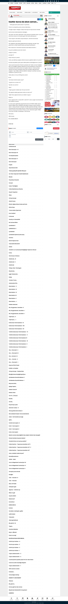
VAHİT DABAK (51, 38)
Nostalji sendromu (13, 456)
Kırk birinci (11, 502)
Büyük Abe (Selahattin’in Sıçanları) (18, 590)
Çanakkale (11, 231)
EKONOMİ (16, 3)
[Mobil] (44, 1)
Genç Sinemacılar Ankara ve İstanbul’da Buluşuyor (51, 69)
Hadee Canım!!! (13, 389)
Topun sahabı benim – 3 (15, 553)
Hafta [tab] (56, 65)
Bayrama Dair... (13, 383)
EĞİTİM (32, 3)
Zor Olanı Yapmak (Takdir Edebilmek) (18, 174)
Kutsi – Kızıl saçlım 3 (14, 426)
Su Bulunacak (12, 146)
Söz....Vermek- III (13, 356)
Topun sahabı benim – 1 (15, 565)
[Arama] (46, 1)
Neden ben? (12, 499)
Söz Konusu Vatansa (14, 256)
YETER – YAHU (12, 459)
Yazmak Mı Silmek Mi (14, 243)
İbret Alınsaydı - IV (13, 149)
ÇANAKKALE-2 (12, 228)
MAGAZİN (28, 3)
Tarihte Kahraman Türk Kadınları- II (18, 344)
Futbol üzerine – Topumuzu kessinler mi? (19, 450)
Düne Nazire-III (12, 295)
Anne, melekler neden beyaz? (16, 453)
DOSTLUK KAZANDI (51, 47)
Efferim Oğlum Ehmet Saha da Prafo (18, 204)
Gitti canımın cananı (14, 568)
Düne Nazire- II (12, 298)
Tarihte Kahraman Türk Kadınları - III (18, 341)
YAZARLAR (44, 3)
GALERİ (48, 3)
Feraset (11, 183)
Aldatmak (11, 265)
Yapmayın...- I (12, 319)
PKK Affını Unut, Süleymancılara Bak (53, 35)
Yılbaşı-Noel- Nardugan (15, 268)
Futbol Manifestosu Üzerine (16, 189)
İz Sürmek (11, 216)
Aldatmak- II (12, 262)
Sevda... (11, 401)
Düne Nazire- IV (13, 289)
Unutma (11, 237)
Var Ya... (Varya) (13, 395)
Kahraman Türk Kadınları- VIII (16, 325)
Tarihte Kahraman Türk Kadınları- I (18, 347)
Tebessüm (11, 517)
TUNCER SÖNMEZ (51, 18)
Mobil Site (11, 599)
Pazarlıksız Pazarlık (14, 180)
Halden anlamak (13, 304)
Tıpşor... (11, 526)
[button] (55, 3)
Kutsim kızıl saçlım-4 (14, 423)
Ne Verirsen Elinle (13, 222)
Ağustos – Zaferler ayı (14, 489)
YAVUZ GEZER (51, 49)
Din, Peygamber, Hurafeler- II (16, 307)
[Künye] (56, 1)
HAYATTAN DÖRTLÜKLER (51, 19)
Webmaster (53, 599)
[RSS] (58, 1)
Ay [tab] (58, 65)
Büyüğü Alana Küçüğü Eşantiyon (17, 374)
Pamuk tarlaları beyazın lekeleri (17, 438)
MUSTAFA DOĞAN (51, 46)
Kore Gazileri (12, 213)
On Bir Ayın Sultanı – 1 (14, 550)
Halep (10, 277)
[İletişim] (49, 1)
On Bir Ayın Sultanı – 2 (14, 547)
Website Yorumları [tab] (40, 128)
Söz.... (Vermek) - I (13, 362)
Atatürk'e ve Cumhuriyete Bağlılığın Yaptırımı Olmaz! (22, 249)
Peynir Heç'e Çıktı (13, 404)
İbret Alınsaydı (12, 161)
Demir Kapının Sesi (13, 240)
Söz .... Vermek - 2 (13, 359)
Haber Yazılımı (41, 603)
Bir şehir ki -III (12, 523)
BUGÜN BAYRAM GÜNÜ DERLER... (17, 538)
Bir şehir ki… (12, 584)
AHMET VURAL (51, 30)
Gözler (10, 246)
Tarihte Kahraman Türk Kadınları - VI (18, 332)
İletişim (42, 599)
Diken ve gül (12, 492)
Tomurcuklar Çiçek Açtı (15, 210)
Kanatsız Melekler (13, 529)
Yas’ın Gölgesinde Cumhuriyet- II (17, 465)
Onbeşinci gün (12, 486)
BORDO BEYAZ (12, 505)
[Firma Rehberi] (51, 1)
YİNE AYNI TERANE (50, 39)
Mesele (10, 177)
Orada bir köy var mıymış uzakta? (17, 441)
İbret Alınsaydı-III (13, 152)
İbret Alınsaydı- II (13, 158)
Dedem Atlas (12, 392)
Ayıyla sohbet (12, 496)
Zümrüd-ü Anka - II (14, 407)
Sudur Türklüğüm (13, 186)
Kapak (10, 164)
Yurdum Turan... (13, 280)
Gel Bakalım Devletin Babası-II (16, 377)
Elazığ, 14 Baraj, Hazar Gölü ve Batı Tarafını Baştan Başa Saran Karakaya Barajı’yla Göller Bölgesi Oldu (51, 24)
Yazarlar (32, 599)
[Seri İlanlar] (52, 1)
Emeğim (11, 474)
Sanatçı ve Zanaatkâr (14, 219)
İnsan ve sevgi (12, 535)
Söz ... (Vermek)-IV (14, 353)
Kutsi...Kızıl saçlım (13, 432)
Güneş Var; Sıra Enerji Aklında (52, 28)
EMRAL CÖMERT (51, 22)
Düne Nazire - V (13, 286)
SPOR (24, 3)
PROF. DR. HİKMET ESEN (52, 27)
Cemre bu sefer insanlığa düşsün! (17, 562)
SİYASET (20, 3)
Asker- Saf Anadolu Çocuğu (16, 417)
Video (28, 599)
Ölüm (10, 195)
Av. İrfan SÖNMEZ (51, 34)
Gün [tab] (54, 65)
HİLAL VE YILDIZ (12, 483)
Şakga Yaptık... (12, 386)
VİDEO (52, 3)
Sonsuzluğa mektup (14, 575)
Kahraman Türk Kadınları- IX (16, 322)
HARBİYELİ (11, 593)
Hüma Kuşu (12, 207)
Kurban (11, 508)
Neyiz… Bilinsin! (13, 532)
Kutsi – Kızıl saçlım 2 (14, 429)
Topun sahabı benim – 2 (15, 556)
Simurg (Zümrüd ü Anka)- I (16, 410)
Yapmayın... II (12, 316)
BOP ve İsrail (50, 43)
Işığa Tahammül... (13, 274)
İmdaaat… (11, 571)
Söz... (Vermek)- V (13, 350)
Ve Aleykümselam (13, 155)
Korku (10, 253)
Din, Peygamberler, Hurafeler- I (17, 310)
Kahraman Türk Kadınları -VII (16, 328)
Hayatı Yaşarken (13, 192)
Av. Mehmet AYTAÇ (52, 53)
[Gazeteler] (54, 1)
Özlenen (11, 581)
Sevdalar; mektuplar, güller (16, 511)
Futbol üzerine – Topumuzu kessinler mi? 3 (19, 444)
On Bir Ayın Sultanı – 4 (14, 541)
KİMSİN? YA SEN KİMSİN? (15, 578)
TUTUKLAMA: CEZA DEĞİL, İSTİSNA (53, 54)
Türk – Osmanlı (13, 480)
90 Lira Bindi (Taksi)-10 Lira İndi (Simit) (19, 414)
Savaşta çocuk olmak (14, 471)
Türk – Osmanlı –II (13, 477)
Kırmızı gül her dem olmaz (15, 587)
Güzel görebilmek (13, 520)
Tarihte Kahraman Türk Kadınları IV (18, 338)
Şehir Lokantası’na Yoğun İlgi (21, 1)
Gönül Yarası (12, 201)
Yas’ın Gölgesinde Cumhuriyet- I (17, 468)
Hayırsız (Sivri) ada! (14, 365)
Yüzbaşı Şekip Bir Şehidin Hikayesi (17, 171)
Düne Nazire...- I (13, 301)
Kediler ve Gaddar (13, 368)
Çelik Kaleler (12, 514)
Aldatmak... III (12, 259)
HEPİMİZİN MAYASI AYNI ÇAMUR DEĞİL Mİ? (53, 32)
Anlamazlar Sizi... (13, 283)
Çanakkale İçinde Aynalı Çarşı (16, 234)
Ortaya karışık (12, 198)
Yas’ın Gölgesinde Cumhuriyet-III (17, 462)
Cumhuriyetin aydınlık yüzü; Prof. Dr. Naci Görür (21, 559)
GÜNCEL (11, 3)
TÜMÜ (58, 15)
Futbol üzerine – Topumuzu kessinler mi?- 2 (20, 447)
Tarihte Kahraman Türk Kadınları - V (18, 335)
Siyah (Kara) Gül (13, 167)
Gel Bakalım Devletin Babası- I (16, 380)
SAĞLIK (40, 3)
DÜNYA (36, 3)
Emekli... (11, 398)
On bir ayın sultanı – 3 (14, 544)
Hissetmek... (12, 271)
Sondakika (17, 599)
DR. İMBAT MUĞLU (51, 42)
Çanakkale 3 (12, 225)
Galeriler (22, 599)
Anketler (37, 599)
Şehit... (10, 420)
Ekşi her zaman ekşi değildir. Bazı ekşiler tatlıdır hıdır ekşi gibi (24, 435)
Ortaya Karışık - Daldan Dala (16, 371)
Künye (47, 599)
